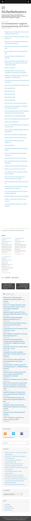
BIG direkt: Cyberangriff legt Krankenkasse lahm (17, 85)
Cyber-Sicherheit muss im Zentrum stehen (15, 158)
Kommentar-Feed (9, 508)
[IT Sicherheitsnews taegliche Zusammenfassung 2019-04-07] (21, 246)
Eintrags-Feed (8, 506)
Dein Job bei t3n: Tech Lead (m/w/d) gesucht (16, 103)
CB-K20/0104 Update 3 (11, 482)
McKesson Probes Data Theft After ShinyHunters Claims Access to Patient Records (14, 406)
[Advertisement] (17, 218)
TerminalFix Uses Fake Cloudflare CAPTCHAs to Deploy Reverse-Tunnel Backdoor (14, 354)
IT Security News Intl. (8, 437)
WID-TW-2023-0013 (10, 88)
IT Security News (9, 294)
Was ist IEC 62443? (10, 145)
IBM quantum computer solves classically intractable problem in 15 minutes (13, 299)
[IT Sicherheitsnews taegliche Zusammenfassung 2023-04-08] (8, 246)
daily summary (5, 21)
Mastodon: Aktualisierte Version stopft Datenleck (17, 196)
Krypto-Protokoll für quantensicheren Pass (15, 137)
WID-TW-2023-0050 (10, 97)
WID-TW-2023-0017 (10, 91)
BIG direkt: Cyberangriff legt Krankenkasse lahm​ (17, 118)
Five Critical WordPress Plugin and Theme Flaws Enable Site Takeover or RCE (14, 399)
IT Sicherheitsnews (14, 10)
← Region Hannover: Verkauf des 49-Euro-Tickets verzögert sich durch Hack (8, 286)
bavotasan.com (22, 519)
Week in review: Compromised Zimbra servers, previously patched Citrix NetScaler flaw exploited (14, 374)
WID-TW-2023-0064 (10, 100)
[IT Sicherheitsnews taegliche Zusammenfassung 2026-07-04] (8, 264)
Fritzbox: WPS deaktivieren (11, 121)
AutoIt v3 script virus (10, 67)
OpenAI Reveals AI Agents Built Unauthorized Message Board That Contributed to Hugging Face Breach (14, 341)
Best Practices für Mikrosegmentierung (14, 484)
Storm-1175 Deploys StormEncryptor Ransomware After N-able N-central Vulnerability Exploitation (14, 306)
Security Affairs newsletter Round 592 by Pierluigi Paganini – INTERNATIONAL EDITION (15, 366)
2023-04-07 (7, 277)
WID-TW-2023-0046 (10, 94)
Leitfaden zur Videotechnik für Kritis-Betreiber (16, 166)
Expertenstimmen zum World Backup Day (15, 115)
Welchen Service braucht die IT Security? (15, 169)
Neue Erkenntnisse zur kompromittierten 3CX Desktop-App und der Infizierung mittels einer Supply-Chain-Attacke (16, 62)
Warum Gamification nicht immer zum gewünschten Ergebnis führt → (23, 286)
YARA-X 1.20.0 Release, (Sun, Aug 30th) (15, 379)
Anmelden (7, 504)
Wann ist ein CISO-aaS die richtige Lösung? (16, 134)
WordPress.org (8, 510)
